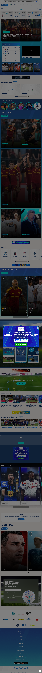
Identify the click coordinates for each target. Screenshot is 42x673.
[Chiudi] (37, 328)
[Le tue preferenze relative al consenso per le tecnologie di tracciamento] (40, 671)
